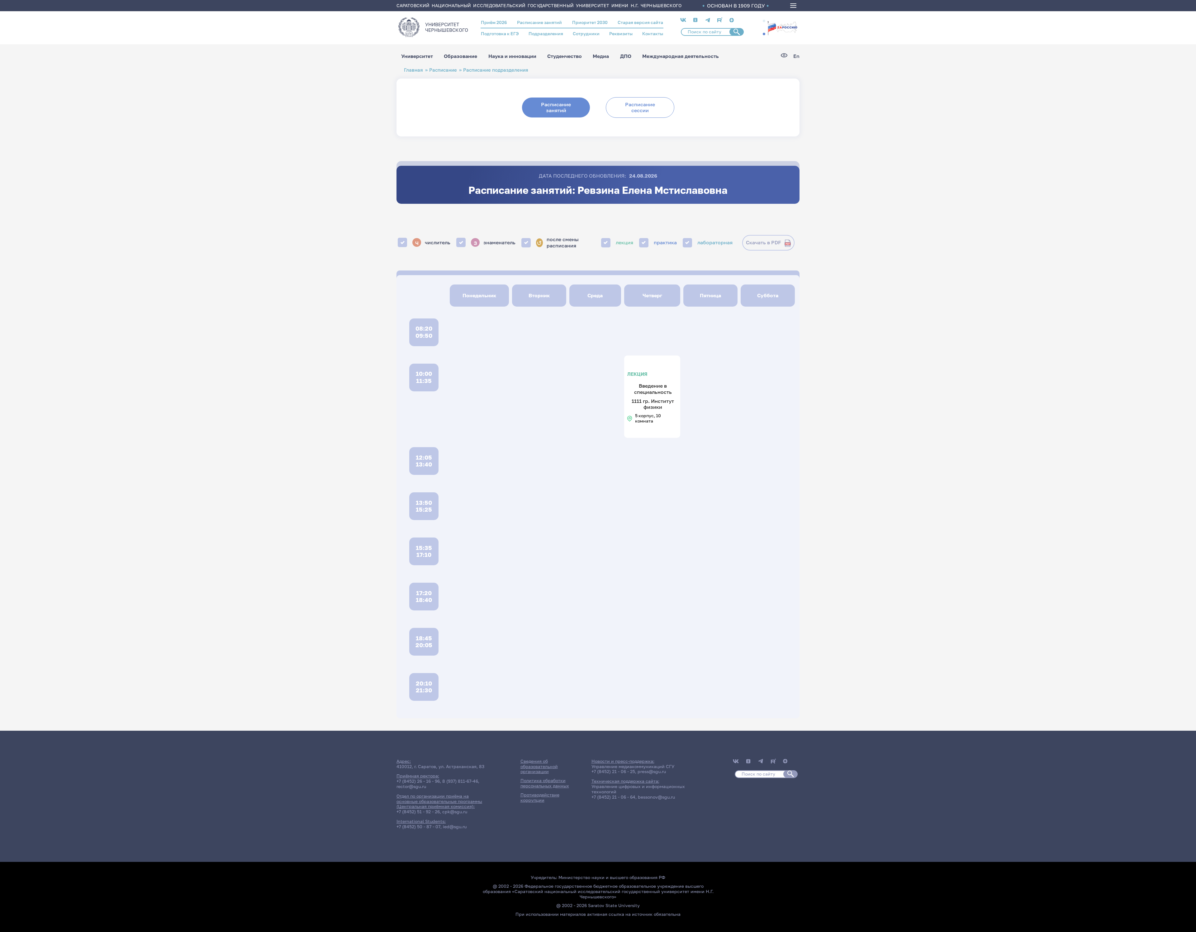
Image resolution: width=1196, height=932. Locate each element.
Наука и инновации (512, 56)
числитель (433, 242)
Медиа (601, 56)
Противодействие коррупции (539, 797)
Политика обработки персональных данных (544, 783)
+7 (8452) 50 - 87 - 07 (418, 826)
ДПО (625, 56)
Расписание (443, 70)
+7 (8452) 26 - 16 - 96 (418, 781)
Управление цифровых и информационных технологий (638, 789)
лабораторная (715, 242)
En (796, 56)
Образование (460, 56)
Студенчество (564, 56)
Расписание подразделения (495, 70)
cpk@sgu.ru (454, 811)
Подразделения (546, 33)
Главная (413, 70)
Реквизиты (621, 33)
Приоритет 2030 (590, 22)
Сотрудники (586, 33)
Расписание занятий (539, 22)
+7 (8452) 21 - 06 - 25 (613, 771)
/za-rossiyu (782, 27)
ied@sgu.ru (455, 826)
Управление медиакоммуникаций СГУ (632, 766)
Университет (417, 56)
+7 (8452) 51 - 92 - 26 (418, 811)
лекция (624, 242)
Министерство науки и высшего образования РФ (611, 877)
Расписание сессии (640, 107)
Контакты (652, 33)
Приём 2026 (494, 22)
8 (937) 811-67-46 (460, 781)
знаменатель (495, 242)
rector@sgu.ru (411, 786)
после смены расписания (557, 242)
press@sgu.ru (652, 771)
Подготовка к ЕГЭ (500, 33)
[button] (764, 21)
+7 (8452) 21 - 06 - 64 (613, 797)
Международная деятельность (680, 56)
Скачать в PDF (763, 242)
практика (665, 242)
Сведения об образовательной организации (539, 766)
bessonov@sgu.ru (656, 797)
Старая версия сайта (640, 22)
